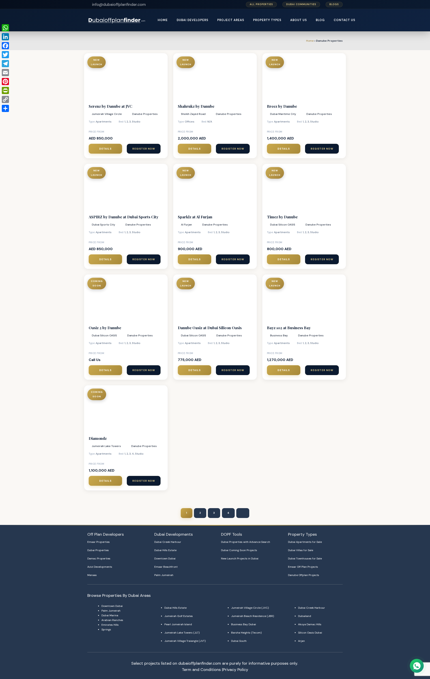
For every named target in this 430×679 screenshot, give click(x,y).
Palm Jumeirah (163, 575)
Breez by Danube (282, 106)
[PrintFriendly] (5, 90)
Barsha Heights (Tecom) (246, 632)
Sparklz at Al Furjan (195, 216)
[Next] (242, 513)
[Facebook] (5, 45)
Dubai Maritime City (283, 114)
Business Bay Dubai (243, 624)
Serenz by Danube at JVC (110, 106)
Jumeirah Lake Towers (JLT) (182, 632)
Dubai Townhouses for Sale (305, 558)
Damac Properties (98, 558)
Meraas (92, 575)
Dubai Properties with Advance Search (245, 542)
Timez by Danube (282, 216)
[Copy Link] (5, 99)
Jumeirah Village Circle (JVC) (250, 608)
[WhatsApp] (5, 27)
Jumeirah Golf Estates (178, 616)
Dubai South (239, 641)
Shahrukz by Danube (196, 106)
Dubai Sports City (103, 224)
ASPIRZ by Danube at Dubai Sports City (123, 216)
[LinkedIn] (5, 36)
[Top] (417, 654)
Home (310, 41)
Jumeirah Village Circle (107, 114)
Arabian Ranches (112, 620)
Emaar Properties (98, 542)
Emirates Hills (110, 625)
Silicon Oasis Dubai (310, 632)
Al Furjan (186, 224)
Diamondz (98, 438)
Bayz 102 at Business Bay (289, 327)
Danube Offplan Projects (303, 575)
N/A (209, 121)
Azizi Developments (99, 567)
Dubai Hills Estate (165, 550)
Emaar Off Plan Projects (303, 567)
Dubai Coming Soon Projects (239, 550)
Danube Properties (145, 114)
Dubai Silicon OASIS (282, 224)
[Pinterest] (5, 81)
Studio (136, 121)
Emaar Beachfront (166, 567)
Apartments (104, 121)
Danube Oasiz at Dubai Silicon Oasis (210, 327)
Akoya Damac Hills (309, 624)
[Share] (5, 108)
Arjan (301, 641)
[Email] (5, 72)
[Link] (117, 20)
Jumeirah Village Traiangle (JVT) (185, 641)
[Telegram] (5, 63)
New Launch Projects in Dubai (239, 558)
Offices (189, 121)
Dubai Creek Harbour (167, 542)
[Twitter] (5, 54)
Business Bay (279, 335)
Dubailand (304, 616)
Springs (106, 629)
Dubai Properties (98, 550)
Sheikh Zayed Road (193, 114)
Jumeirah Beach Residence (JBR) (252, 616)
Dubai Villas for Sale (300, 550)
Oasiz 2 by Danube (105, 327)
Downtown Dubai (165, 558)
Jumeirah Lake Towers (106, 446)
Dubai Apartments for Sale (305, 542)
